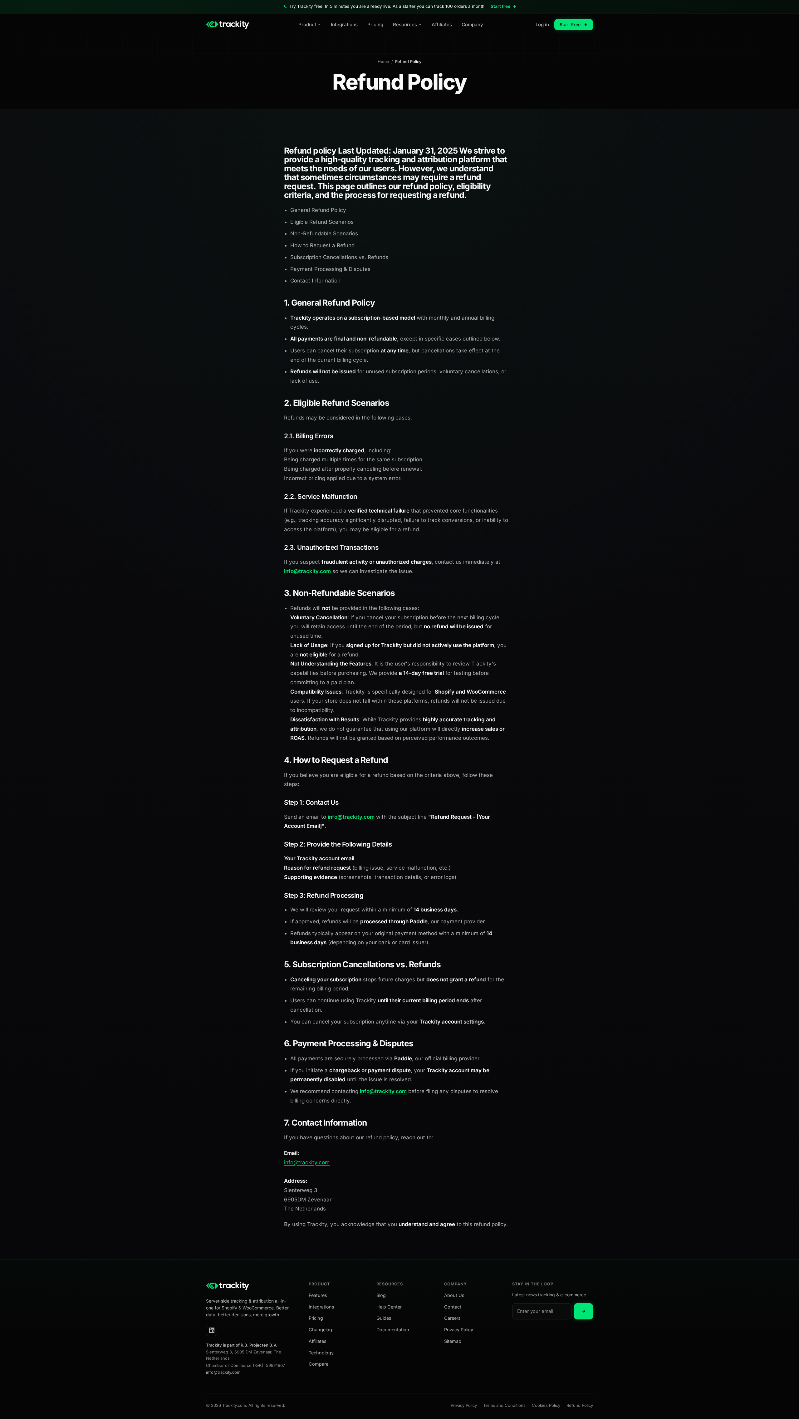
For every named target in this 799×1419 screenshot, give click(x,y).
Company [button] (455, 1284)
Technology (321, 1352)
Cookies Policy (546, 1405)
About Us (454, 1295)
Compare (318, 1364)
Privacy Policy (458, 1329)
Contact (452, 1306)
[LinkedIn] (211, 1330)
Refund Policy (579, 1405)
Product (307, 24)
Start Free (570, 24)
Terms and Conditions (504, 1405)
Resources (405, 24)
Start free (500, 6)
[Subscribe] (583, 1311)
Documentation (392, 1329)
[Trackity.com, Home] (227, 25)
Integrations (344, 24)
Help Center (389, 1306)
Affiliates (442, 24)
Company (472, 24)
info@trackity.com (307, 571)
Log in (542, 24)
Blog (381, 1295)
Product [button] (319, 1284)
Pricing (375, 24)
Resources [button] (389, 1284)
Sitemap (452, 1341)
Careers (452, 1318)
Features (318, 1295)
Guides (383, 1318)
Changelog (320, 1329)
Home (383, 61)
